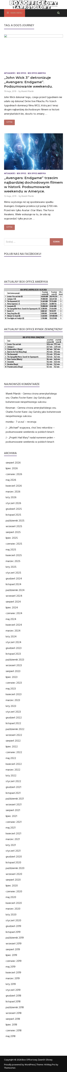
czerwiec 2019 (13, 961)
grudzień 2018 (13, 995)
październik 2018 (15, 1007)
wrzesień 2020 (14, 874)
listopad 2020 (13, 862)
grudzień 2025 (14, 509)
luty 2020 (11, 914)
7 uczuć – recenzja (26, 422)
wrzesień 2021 (13, 804)
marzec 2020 (13, 909)
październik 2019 (15, 937)
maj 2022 (11, 758)
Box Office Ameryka (37, 73)
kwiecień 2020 (14, 903)
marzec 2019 (13, 978)
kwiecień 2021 (13, 833)
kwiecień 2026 (14, 486)
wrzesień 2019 (13, 943)
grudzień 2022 (14, 717)
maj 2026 (11, 480)
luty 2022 (11, 775)
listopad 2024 (13, 584)
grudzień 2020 (14, 856)
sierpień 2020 (13, 880)
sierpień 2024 (13, 601)
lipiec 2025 (12, 538)
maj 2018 (10, 1036)
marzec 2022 (13, 769)
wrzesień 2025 (14, 526)
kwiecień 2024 (14, 625)
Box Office (21, 73)
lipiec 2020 (12, 885)
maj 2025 (11, 549)
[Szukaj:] (33, 241)
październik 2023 (15, 659)
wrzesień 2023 (14, 665)
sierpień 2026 (13, 462)
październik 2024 (15, 590)
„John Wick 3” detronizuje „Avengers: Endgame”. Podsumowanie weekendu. (28, 82)
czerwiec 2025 (14, 544)
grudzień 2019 (13, 926)
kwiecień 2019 (13, 972)
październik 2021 (15, 798)
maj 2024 (11, 619)
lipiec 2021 (11, 816)
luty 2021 (11, 845)
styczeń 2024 (13, 642)
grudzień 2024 (14, 578)
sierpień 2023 (13, 671)
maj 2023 (11, 688)
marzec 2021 (13, 839)
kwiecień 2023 (13, 694)
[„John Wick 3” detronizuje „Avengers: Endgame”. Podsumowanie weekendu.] (33, 52)
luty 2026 (11, 497)
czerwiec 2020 (14, 891)
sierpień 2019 (13, 949)
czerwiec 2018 (13, 1030)
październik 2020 (15, 868)
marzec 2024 (13, 630)
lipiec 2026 (12, 468)
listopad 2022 (13, 723)
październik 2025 (15, 520)
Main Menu (16, 13)
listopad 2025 (13, 515)
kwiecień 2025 (14, 555)
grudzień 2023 (13, 648)
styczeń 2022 (13, 781)
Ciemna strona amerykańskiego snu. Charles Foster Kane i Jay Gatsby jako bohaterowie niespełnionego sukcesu (31, 398)
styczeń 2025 (13, 573)
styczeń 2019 (13, 990)
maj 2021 (10, 827)
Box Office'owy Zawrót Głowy (37, 1059)
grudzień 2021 (13, 787)
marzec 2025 (13, 561)
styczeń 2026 (13, 503)
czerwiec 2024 (14, 613)
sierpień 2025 (13, 532)
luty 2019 (11, 984)
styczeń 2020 (13, 920)
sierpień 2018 (13, 1019)
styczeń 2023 (13, 712)
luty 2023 (11, 706)
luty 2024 (11, 636)
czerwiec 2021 (13, 822)
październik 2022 (15, 729)
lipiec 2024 (12, 607)
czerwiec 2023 (14, 683)
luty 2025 (11, 567)
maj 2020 (11, 897)
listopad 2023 (13, 654)
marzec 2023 (13, 700)
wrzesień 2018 (13, 1013)
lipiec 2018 (11, 1024)
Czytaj (9, 122)
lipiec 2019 (11, 955)
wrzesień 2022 (14, 735)
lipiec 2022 (12, 746)
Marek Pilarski (27, 91)
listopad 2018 (13, 1001)
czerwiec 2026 (14, 474)
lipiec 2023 (11, 677)
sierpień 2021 (13, 810)
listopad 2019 (13, 932)
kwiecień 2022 (14, 764)
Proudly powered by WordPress (19, 1064)
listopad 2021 (13, 793)
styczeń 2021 (13, 851)
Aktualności (9, 73)
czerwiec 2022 (14, 752)
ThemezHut (9, 1068)
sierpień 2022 (13, 741)
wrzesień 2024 (14, 596)
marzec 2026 (13, 491)
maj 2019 (10, 966)
